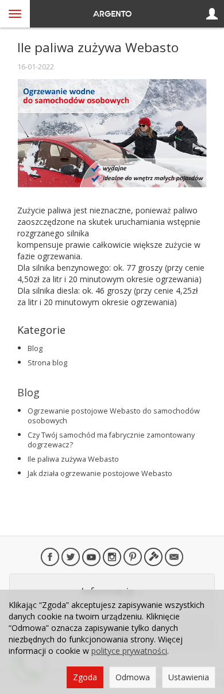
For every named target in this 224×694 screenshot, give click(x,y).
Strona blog (47, 363)
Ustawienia (188, 677)
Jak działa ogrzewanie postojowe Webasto (100, 473)
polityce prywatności (129, 650)
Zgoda (85, 677)
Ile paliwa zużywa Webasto (73, 459)
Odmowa (132, 677)
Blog (35, 348)
